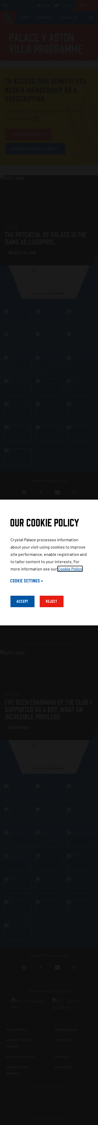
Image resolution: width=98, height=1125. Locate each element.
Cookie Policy (70, 568)
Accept (22, 601)
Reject (51, 601)
